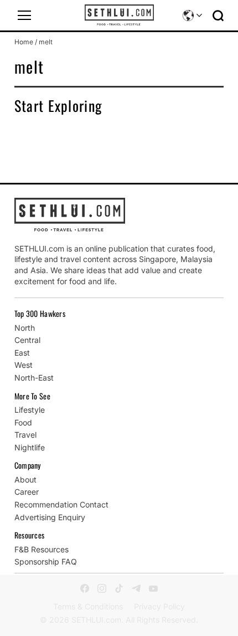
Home (23, 42)
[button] (24, 15)
